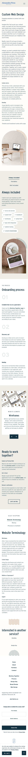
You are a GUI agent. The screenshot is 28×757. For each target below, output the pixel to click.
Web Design (14, 687)
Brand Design (14, 684)
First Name (14, 710)
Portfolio (14, 667)
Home (14, 662)
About (14, 665)
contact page (19, 477)
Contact (14, 670)
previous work (11, 465)
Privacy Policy (14, 749)
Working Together (14, 676)
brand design (13, 231)
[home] (8, 3)
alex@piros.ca (14, 699)
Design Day (14, 681)
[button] (24, 3)
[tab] (14, 178)
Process (14, 679)
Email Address (14, 718)
